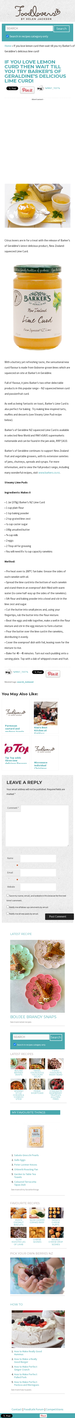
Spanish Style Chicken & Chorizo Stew (18, 1095)
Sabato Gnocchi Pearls (26, 1155)
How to (16, 1304)
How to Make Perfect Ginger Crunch (25, 1368)
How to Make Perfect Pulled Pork (25, 1376)
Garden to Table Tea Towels (25, 1175)
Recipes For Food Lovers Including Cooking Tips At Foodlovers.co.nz (37, 9)
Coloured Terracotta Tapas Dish (25, 1183)
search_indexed (25, 681)
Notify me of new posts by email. (24, 913)
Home (8, 46)
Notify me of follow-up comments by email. (29, 907)
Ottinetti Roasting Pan (26, 1169)
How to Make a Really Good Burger (25, 1360)
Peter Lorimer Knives (25, 1164)
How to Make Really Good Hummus (28, 1353)
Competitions (54, 1409)
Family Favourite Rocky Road (55, 1073)
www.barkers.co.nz (49, 472)
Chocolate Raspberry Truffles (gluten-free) (55, 1095)
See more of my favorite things (25, 1189)
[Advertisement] (37, 139)
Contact (17, 1409)
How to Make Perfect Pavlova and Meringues (26, 1383)
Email (12, 873)
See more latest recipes (20, 1022)
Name (12, 859)
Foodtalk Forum (34, 1409)
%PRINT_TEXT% (52, 88)
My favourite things (28, 1112)
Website (11, 886)
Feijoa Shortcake (37, 1092)
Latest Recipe (21, 934)
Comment (13, 807)
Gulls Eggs (19, 1160)
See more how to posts (21, 1389)
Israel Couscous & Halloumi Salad (37, 1074)
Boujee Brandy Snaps (33, 1017)
